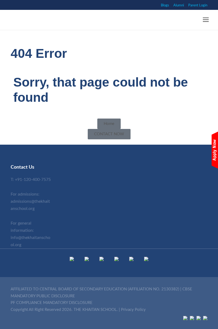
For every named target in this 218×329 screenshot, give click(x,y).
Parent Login (197, 5)
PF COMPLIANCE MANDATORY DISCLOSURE (52, 303)
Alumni (178, 5)
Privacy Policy (133, 310)
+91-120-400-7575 (33, 179)
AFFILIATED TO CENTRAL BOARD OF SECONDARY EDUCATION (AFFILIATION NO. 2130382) (95, 289)
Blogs (165, 5)
